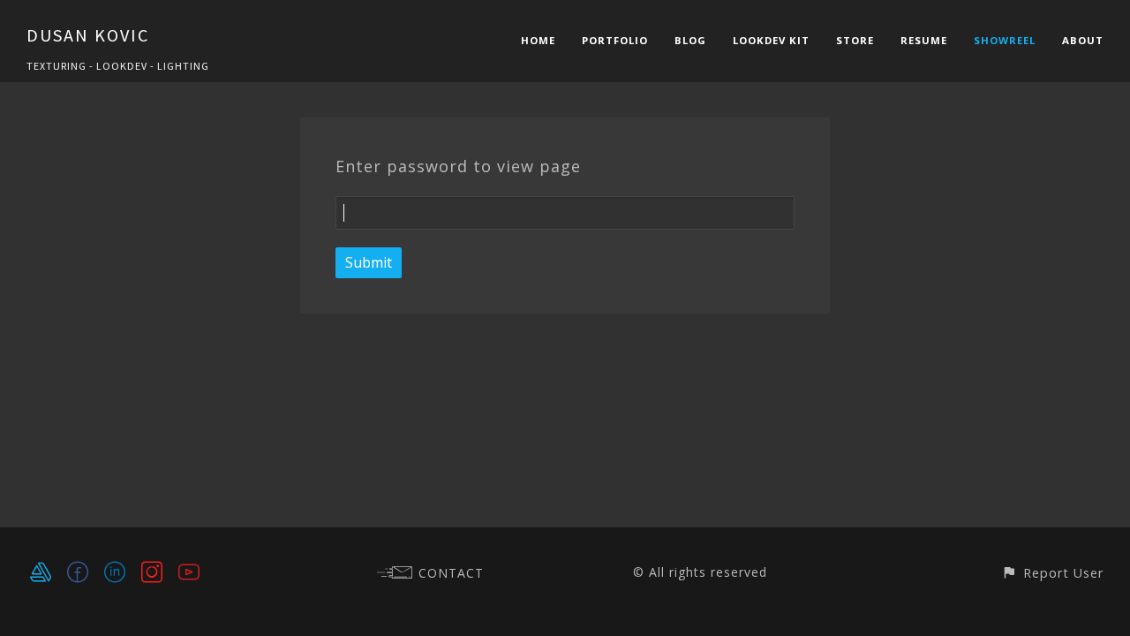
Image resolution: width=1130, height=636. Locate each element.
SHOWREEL (1005, 40)
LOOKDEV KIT (771, 40)
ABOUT (1083, 40)
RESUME (923, 40)
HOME (538, 40)
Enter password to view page (458, 166)
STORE (855, 40)
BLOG (690, 40)
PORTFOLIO (615, 40)
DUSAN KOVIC (87, 35)
